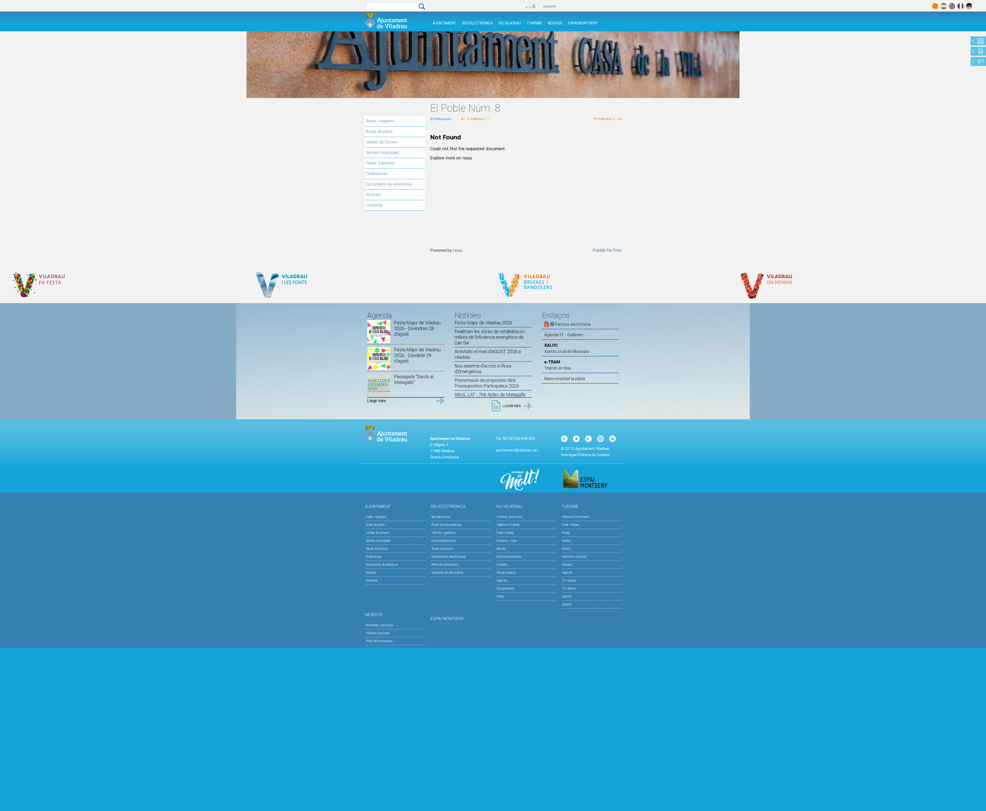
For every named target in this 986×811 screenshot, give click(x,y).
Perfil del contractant (444, 564)
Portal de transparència (446, 525)
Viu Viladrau (509, 23)
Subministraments (509, 556)
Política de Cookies (594, 455)
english (952, 6)
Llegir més (376, 400)
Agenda (502, 580)
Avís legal (568, 455)
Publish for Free (607, 250)
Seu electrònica (440, 517)
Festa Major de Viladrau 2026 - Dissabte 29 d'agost (417, 355)
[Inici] (386, 20)
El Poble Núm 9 (604, 119)
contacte (549, 6)
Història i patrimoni (510, 517)
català (935, 6)
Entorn (566, 549)
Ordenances (377, 173)
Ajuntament (444, 23)
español (943, 6)
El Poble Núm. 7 (478, 119)
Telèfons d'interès (508, 525)
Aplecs (566, 541)
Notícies (373, 194)
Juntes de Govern (382, 142)
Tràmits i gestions (443, 533)
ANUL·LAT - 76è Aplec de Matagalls (490, 394)
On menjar (569, 580)
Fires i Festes (505, 533)
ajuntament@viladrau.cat (517, 450)
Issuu (457, 250)
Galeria (566, 604)
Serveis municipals (382, 152)
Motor (501, 596)
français (960, 6)
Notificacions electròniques (448, 556)
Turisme (534, 23)
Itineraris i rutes (507, 541)
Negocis (555, 23)
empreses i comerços (379, 625)
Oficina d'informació (575, 517)
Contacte (374, 205)
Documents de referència (388, 184)
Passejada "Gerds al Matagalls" (413, 379)
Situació (567, 564)
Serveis (501, 549)
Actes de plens (379, 131)
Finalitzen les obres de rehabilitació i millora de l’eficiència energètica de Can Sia (489, 337)
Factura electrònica (443, 541)
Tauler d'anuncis (380, 163)
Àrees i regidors (380, 121)
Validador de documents (447, 572)
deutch (969, 6)
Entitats (502, 564)
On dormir (569, 588)
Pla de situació (506, 572)
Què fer (567, 596)
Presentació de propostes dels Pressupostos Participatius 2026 (486, 383)
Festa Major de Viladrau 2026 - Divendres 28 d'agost (417, 328)
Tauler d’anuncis (442, 549)
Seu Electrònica (477, 23)
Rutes (566, 533)
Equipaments (506, 588)
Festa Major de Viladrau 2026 (483, 322)
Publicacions (443, 119)
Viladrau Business (378, 633)
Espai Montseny (583, 23)
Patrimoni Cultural (574, 556)
